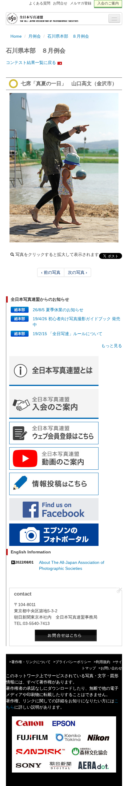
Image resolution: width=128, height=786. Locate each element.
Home (16, 36)
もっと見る (111, 345)
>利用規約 (102, 662)
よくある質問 (39, 3)
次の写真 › (77, 272)
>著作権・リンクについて (30, 662)
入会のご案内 (108, 3)
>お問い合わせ (110, 668)
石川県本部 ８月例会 (68, 36)
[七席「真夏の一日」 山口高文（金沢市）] (64, 167)
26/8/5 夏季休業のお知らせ (58, 309)
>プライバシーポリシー (72, 662)
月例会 (34, 36)
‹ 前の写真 (50, 272)
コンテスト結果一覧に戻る (31, 62)
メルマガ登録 (80, 3)
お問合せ (60, 3)
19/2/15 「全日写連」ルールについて (67, 333)
